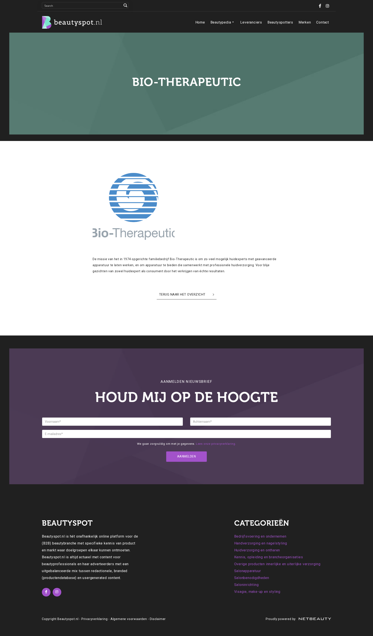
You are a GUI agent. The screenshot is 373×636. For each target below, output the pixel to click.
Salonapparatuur (247, 571)
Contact (322, 22)
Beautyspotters (280, 22)
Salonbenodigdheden (251, 578)
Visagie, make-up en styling (257, 592)
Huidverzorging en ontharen (257, 550)
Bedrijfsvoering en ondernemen (260, 536)
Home (200, 22)
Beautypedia (220, 22)
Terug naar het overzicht (182, 294)
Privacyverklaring (94, 619)
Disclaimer (158, 619)
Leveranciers (251, 22)
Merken (305, 22)
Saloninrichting (246, 585)
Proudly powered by (281, 619)
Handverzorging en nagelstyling (260, 543)
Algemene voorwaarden (129, 619)
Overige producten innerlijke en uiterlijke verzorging (277, 564)
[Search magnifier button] (125, 5)
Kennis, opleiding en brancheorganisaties (268, 557)
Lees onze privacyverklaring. (216, 443)
